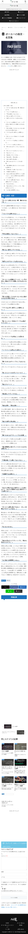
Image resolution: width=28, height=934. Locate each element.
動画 (9, 580)
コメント (4, 856)
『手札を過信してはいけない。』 (13, 114)
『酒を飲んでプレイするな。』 (13, 155)
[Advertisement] (14, 85)
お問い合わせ (21, 929)
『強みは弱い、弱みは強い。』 (13, 157)
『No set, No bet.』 (10, 183)
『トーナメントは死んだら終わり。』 (14, 144)
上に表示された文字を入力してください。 (12, 890)
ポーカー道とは (20, 923)
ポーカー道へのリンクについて (7, 926)
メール (3, 877)
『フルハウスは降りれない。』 (13, 111)
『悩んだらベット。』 (11, 152)
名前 (2, 871)
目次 (12, 102)
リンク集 (7, 929)
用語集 (20, 925)
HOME (7, 923)
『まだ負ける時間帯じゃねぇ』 (13, 190)
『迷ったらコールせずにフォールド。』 (15, 150)
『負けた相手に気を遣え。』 (12, 159)
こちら (9, 66)
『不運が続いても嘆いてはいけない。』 (15, 169)
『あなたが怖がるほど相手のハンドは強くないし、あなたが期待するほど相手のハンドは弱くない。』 (15, 175)
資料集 (4, 580)
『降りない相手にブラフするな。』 (14, 116)
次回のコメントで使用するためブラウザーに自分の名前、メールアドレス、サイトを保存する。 (14, 884)
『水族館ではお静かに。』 (12, 171)
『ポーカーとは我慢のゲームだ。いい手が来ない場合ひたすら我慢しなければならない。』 (15, 124)
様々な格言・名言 (8, 105)
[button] (18, 591)
